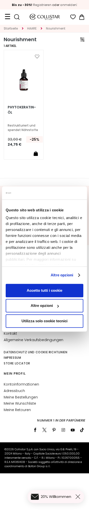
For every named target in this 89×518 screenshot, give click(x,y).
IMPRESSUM (12, 358)
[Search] (16, 17)
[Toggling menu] (7, 16)
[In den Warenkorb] (36, 153)
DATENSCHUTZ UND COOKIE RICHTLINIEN (35, 352)
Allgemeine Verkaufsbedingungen (33, 339)
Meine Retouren (17, 409)
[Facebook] (35, 430)
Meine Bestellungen (21, 397)
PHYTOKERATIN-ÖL (22, 110)
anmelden (68, 5)
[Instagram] (63, 430)
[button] (37, 56)
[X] (44, 430)
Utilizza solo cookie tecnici (44, 321)
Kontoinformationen (21, 384)
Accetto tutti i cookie (44, 290)
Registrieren (42, 5)
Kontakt (10, 333)
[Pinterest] (54, 430)
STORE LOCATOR (17, 363)
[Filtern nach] (82, 39)
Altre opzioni (62, 275)
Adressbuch (14, 390)
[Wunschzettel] (73, 17)
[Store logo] (45, 17)
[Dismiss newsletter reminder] (79, 497)
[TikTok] (82, 430)
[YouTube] (72, 430)
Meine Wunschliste (20, 403)
